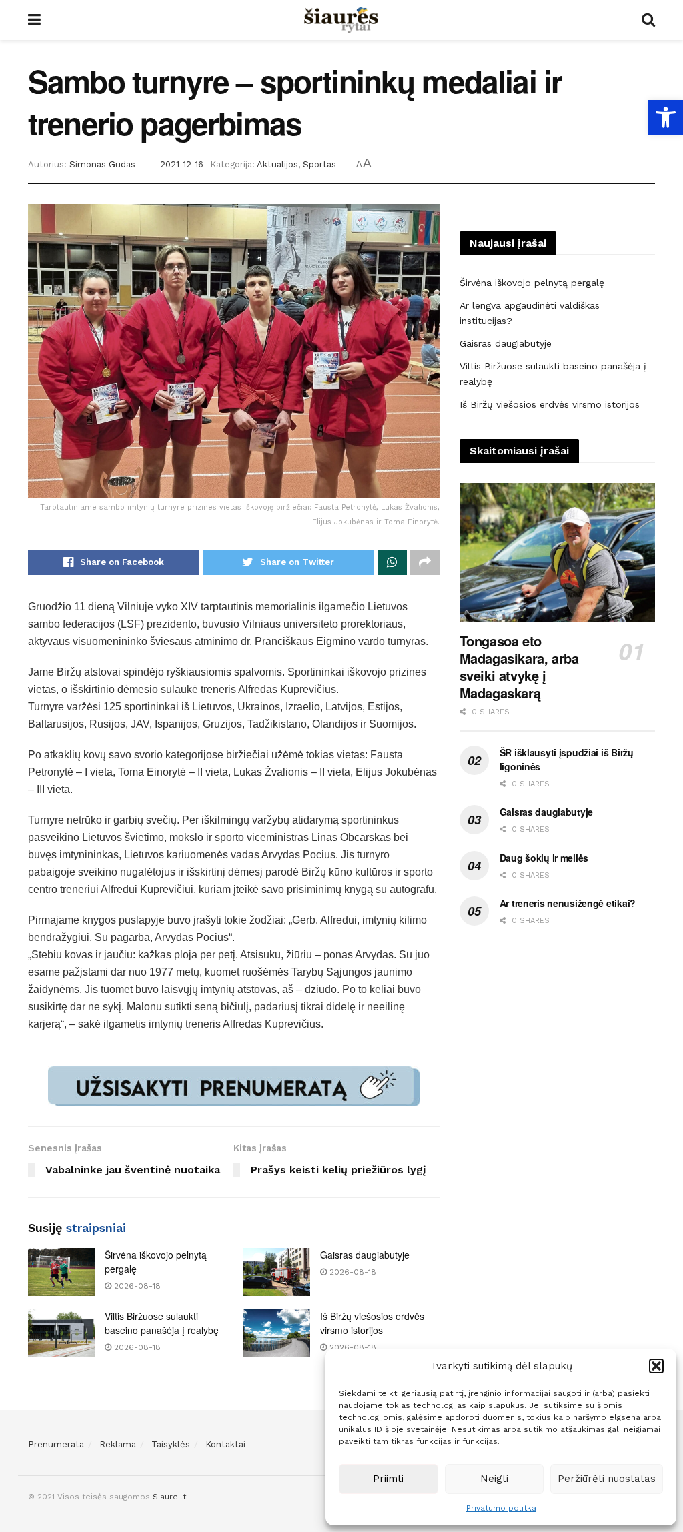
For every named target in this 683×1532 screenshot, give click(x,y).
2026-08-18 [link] (136, 1286)
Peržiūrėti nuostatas (607, 1479)
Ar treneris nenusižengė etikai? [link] (568, 903)
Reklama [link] (117, 1444)
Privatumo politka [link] (501, 1508)
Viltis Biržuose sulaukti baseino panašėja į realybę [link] (162, 1323)
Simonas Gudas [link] (102, 164)
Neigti (494, 1479)
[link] (665, 117)
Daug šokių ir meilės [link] (544, 857)
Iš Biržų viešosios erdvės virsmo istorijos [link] (372, 1323)
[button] (656, 1366)
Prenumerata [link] (56, 1444)
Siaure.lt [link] (169, 1496)
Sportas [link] (319, 164)
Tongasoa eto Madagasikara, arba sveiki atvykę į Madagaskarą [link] (519, 666)
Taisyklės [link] (170, 1444)
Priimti (388, 1479)
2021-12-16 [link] (181, 164)
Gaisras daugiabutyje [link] (365, 1254)
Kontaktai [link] (225, 1444)
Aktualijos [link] (277, 164)
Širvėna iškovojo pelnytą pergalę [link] (532, 282)
